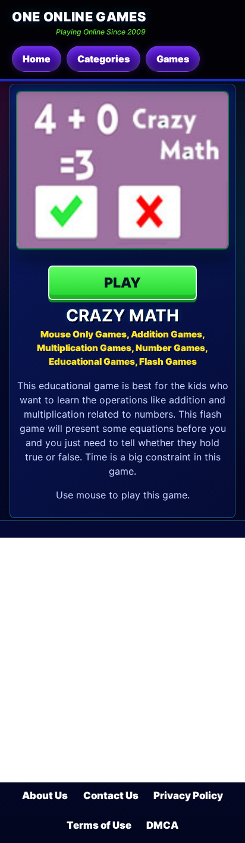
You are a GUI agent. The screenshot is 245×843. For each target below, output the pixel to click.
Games (172, 59)
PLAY (122, 282)
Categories (103, 59)
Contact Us (111, 795)
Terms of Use (99, 825)
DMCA (162, 825)
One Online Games (79, 16)
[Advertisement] (122, 660)
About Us (45, 795)
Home (37, 59)
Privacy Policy (188, 795)
